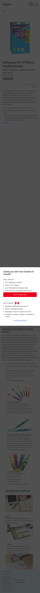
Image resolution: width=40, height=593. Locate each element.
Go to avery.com (20, 295)
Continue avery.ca (20, 320)
